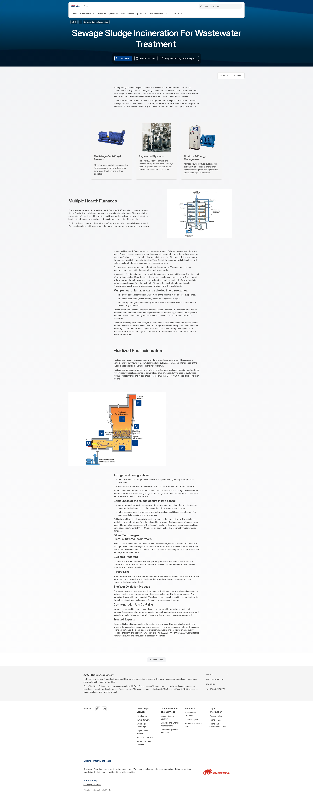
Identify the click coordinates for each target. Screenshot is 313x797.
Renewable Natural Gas (193, 725)
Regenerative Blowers (142, 732)
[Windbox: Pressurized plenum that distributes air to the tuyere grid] (122, 448)
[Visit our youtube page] (104, 708)
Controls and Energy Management (170, 724)
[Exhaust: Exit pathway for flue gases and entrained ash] (139, 403)
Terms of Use (215, 720)
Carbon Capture (192, 719)
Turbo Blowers (143, 720)
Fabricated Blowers (145, 737)
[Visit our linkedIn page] (97, 708)
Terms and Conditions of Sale (217, 725)
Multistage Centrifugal (141, 725)
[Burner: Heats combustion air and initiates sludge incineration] (88, 443)
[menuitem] (83, 13)
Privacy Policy (215, 716)
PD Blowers (142, 716)
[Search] (201, 6)
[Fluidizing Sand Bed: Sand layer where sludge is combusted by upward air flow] (136, 426)
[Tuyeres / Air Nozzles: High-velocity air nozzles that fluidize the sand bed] (135, 443)
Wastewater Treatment (190, 714)
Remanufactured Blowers (144, 743)
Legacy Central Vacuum (167, 717)
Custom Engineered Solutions (169, 731)
